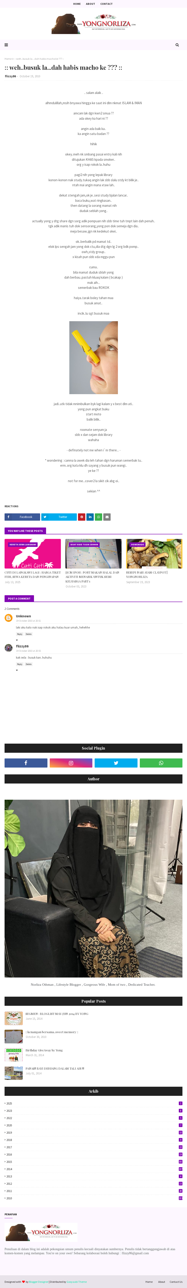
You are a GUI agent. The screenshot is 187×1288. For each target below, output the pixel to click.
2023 (93, 1111)
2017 (94, 1147)
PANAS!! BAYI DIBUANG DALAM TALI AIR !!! (55, 1068)
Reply (19, 634)
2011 (94, 1191)
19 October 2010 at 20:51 (28, 620)
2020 (93, 1125)
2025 (93, 1103)
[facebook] (26, 763)
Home (77, 3)
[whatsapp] (161, 763)
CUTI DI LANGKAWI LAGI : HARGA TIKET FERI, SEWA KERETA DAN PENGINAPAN (33, 574)
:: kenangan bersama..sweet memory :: (52, 1032)
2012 (94, 1184)
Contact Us (176, 1281)
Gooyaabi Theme (77, 1281)
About (90, 3)
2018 (93, 1140)
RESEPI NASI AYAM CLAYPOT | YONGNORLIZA (146, 574)
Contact (106, 3)
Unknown (23, 616)
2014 (94, 1169)
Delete (28, 634)
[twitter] (116, 763)
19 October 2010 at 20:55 (28, 650)
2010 (94, 1198)
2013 (93, 1176)
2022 (93, 1118)
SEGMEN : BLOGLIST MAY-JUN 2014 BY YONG (57, 1014)
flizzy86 (10, 76)
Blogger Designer (38, 1281)
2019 (94, 1133)
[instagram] (71, 763)
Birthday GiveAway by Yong (44, 1050)
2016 (94, 1154)
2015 (94, 1162)
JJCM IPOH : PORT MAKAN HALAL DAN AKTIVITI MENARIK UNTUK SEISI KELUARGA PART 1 (92, 576)
